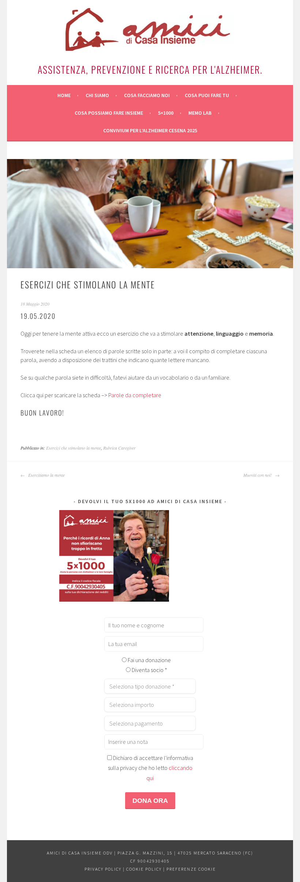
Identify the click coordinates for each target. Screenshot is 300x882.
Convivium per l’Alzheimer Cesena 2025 (150, 130)
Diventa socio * (149, 670)
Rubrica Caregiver (119, 448)
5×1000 (165, 113)
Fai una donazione (149, 660)
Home (64, 95)
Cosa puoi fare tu (207, 95)
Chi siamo (97, 95)
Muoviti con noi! (258, 475)
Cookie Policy (144, 869)
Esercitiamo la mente (46, 475)
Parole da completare (134, 395)
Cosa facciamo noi (147, 95)
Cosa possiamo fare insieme (109, 113)
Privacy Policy (103, 869)
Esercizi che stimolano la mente (73, 448)
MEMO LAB (199, 113)
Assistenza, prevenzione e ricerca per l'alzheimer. (150, 69)
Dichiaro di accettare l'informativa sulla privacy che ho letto (150, 768)
